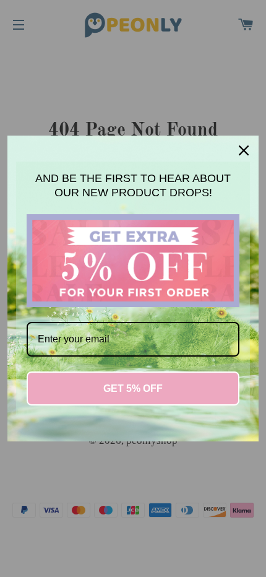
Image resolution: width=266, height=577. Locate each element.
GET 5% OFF (133, 388)
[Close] (244, 150)
